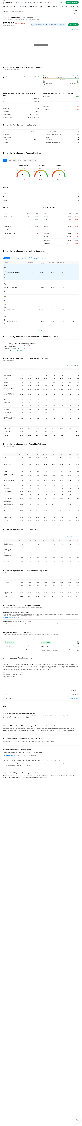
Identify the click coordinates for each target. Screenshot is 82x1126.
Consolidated (70, 365)
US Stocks (16, 2)
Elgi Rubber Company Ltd (12, 287)
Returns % (19, 258)
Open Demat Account (72, 2)
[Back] (4, 11)
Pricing (51, 2)
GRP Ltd (9, 299)
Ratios (42, 258)
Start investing (73, 24)
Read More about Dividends (9, 625)
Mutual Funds (35, 2)
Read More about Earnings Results (11, 617)
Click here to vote (74, 698)
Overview (6, 258)
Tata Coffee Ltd (10, 309)
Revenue (27, 258)
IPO (41, 2)
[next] (76, 645)
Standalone (76, 365)
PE (12, 258)
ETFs (29, 2)
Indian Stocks (23, 2)
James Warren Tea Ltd (12, 321)
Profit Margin (35, 258)
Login (61, 2)
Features (47, 2)
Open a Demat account (12, 755)
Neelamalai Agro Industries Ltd (14, 272)
